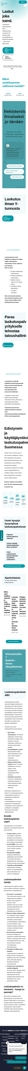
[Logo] (4, 2)
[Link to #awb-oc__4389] (25, 5)
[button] (15, 536)
